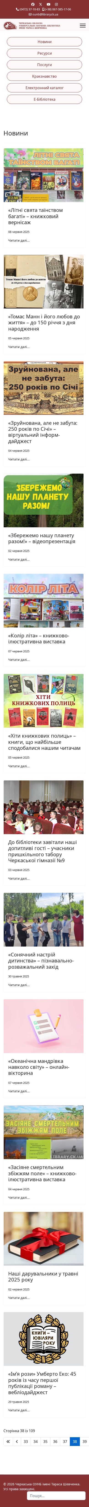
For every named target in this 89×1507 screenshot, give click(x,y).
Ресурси (44, 53)
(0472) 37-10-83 (30, 9)
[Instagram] (56, 4)
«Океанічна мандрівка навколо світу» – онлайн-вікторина (38, 1066)
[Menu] (83, 25)
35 (45, 1441)
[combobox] (56, 1495)
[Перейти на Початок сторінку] (8, 1441)
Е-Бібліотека (44, 99)
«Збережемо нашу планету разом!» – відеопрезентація (41, 538)
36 (55, 1441)
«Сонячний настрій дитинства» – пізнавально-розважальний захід (41, 960)
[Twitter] (40, 4)
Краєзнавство (44, 76)
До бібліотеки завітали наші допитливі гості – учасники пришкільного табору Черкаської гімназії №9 (42, 851)
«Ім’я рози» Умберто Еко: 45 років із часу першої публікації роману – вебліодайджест (42, 1382)
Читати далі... (19, 240)
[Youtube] (48, 4)
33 (26, 1441)
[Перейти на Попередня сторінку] (17, 1441)
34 (36, 1441)
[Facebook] (32, 4)
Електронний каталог (45, 87)
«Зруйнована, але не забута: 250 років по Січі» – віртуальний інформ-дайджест (42, 431)
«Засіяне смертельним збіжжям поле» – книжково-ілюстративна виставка (42, 1173)
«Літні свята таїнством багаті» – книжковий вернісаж (35, 216)
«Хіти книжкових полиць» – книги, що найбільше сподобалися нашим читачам (44, 741)
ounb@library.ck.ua (45, 14)
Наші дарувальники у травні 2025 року (43, 1276)
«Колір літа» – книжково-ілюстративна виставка (38, 638)
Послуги (44, 64)
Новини (45, 41)
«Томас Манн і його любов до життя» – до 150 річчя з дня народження (44, 322)
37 (65, 1441)
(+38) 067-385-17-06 (58, 9)
